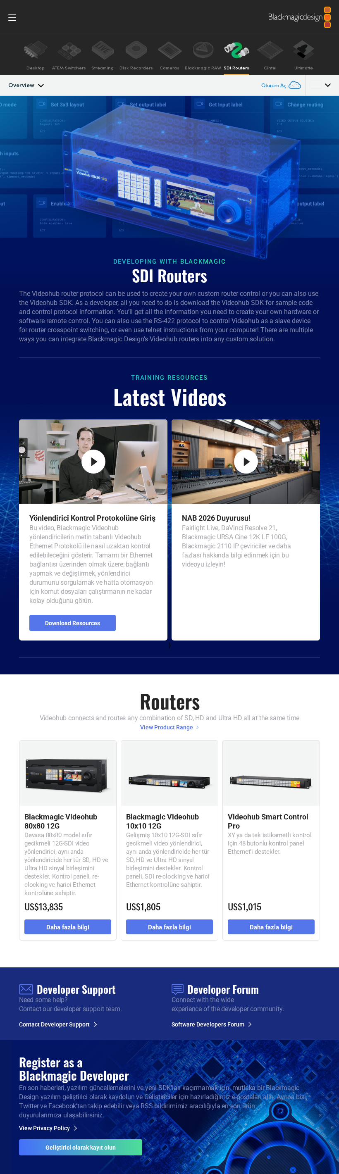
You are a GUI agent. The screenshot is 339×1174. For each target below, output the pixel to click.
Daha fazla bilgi (67, 927)
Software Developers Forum (208, 1024)
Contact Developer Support (54, 1024)
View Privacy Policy (44, 1128)
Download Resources (72, 623)
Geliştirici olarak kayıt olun (80, 1147)
